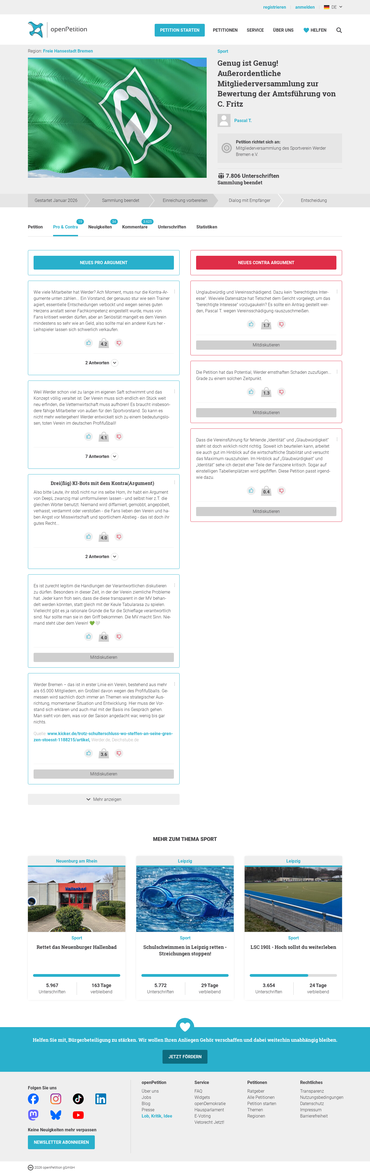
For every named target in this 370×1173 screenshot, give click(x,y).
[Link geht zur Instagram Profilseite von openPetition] (55, 1098)
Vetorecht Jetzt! (209, 1122)
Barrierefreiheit (314, 1116)
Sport (223, 51)
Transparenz (312, 1091)
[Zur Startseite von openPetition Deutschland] (58, 29)
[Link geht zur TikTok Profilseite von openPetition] (78, 1098)
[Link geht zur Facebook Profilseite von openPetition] (33, 1098)
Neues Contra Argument (266, 262)
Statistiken (206, 227)
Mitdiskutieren (103, 657)
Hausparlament (209, 1109)
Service (255, 30)
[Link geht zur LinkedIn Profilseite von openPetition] (100, 1098)
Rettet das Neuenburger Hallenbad (77, 947)
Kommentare (135, 224)
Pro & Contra (65, 224)
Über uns (150, 1091)
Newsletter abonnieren (61, 1142)
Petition (35, 227)
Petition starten (179, 30)
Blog (146, 1103)
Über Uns (283, 30)
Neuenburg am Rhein (76, 861)
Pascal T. (243, 120)
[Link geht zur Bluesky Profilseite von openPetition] (55, 1114)
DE (333, 7)
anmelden (305, 7)
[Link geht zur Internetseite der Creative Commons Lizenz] (31, 1167)
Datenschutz (312, 1103)
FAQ (198, 1091)
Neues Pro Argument (104, 262)
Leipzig (185, 861)
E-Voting (202, 1116)
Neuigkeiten (100, 224)
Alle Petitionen (261, 1097)
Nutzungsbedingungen (321, 1097)
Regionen (256, 1116)
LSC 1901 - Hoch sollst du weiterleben (293, 947)
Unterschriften (172, 227)
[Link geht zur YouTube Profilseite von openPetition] (78, 1114)
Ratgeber (255, 1091)
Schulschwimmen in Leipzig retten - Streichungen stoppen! (185, 950)
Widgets (202, 1097)
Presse (148, 1109)
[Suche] (339, 30)
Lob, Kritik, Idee (157, 1116)
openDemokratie (210, 1103)
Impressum (311, 1109)
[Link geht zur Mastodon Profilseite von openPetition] (33, 1114)
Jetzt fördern (185, 1056)
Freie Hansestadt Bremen (68, 51)
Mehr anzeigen (107, 799)
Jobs (146, 1097)
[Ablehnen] (119, 342)
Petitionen (226, 30)
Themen (255, 1109)
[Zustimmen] (89, 342)
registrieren (274, 7)
